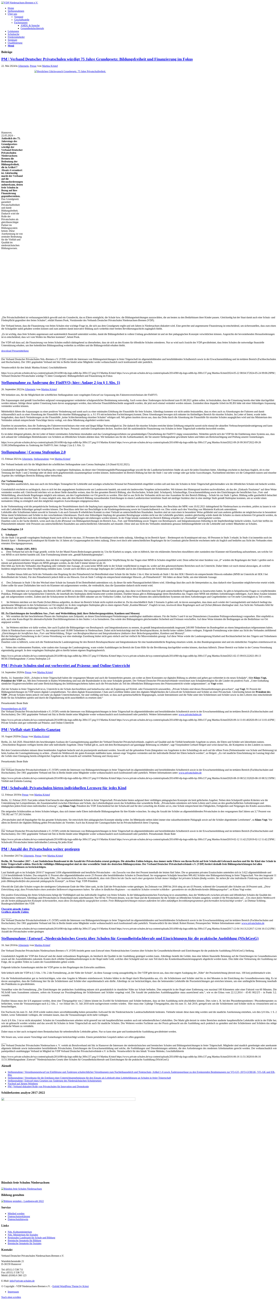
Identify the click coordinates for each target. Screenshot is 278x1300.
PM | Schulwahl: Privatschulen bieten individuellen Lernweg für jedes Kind (63, 788)
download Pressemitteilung (15, 350)
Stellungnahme (41, 459)
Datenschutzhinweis (18, 1219)
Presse (33, 66)
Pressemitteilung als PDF (14, 708)
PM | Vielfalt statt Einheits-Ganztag (30, 729)
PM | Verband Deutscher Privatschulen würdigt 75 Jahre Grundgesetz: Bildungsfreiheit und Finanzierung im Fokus (97, 59)
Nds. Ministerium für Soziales (23, 1234)
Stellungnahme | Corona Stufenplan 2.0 (33, 452)
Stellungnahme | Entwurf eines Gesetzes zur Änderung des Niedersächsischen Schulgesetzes (55, 1080)
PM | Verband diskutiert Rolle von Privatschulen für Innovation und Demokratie (48, 1086)
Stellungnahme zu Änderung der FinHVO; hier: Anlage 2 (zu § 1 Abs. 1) (60, 382)
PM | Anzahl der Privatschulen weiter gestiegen (40, 849)
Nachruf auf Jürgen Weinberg (23, 1083)
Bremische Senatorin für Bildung (24, 1240)
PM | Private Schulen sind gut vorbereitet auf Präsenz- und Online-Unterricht (65, 665)
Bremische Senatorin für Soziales (24, 1243)
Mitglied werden (16, 1213)
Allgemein (23, 66)
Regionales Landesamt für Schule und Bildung (31, 1237)
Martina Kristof (50, 66)
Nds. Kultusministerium (20, 1231)
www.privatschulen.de (190, 714)
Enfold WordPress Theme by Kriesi (70, 1286)
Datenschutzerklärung (19, 1216)
